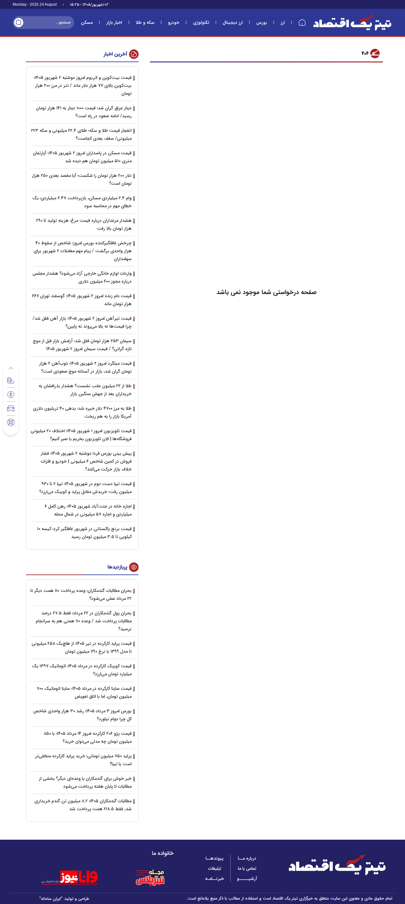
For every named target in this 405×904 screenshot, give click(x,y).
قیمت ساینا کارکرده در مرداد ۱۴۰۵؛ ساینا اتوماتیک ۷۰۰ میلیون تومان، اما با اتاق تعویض (84, 692)
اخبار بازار (114, 22)
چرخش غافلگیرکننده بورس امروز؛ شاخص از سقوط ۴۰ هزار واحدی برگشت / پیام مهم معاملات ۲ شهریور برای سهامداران (83, 251)
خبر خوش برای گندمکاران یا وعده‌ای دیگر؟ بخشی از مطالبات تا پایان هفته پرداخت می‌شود (85, 782)
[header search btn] (18, 22)
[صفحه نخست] (302, 22)
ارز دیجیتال (233, 22)
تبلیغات (214, 868)
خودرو (173, 22)
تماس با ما (247, 868)
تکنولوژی (201, 22)
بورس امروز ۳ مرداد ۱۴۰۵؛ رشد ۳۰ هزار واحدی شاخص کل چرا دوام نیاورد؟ (82, 715)
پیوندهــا (214, 858)
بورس (261, 22)
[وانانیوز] (78, 877)
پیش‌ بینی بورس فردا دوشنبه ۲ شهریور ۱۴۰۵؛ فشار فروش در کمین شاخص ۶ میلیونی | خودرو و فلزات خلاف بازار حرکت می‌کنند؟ (86, 461)
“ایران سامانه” (50, 898)
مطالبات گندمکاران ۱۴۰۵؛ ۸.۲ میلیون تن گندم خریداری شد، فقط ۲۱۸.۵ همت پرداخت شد (83, 805)
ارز (283, 22)
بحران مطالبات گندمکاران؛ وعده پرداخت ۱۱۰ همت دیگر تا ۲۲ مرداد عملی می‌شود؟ (81, 594)
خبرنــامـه (214, 878)
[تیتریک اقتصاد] (352, 22)
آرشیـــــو (247, 878)
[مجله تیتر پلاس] (150, 877)
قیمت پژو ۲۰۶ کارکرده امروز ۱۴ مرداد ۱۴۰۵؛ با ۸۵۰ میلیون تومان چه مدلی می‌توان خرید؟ (88, 737)
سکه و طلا (145, 22)
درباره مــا (247, 858)
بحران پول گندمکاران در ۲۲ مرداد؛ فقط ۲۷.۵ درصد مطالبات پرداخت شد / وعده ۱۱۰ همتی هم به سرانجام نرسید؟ (84, 621)
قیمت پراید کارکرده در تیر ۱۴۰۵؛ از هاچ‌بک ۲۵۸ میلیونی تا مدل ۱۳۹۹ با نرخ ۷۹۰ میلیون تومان (82, 647)
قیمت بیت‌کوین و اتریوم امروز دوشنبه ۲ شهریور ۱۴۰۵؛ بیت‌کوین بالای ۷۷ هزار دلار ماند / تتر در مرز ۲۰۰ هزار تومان (83, 85)
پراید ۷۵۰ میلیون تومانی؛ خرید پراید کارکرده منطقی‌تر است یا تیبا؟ (83, 760)
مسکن (87, 22)
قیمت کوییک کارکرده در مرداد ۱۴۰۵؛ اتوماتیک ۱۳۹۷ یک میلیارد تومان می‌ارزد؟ (82, 670)
